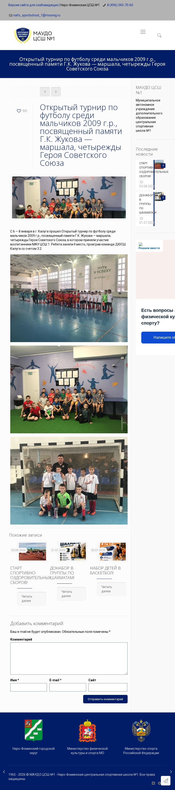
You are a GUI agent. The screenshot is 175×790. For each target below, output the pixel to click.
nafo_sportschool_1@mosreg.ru (36, 15)
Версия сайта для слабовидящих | (34, 5)
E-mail (55, 680)
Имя (14, 680)
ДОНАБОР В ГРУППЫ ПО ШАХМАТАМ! (62, 572)
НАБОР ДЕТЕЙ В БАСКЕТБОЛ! (105, 570)
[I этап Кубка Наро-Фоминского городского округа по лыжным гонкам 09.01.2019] (171, 772)
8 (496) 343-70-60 (120, 5)
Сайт (92, 680)
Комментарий (21, 639)
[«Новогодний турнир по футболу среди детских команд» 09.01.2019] (4, 772)
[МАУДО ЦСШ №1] (34, 31)
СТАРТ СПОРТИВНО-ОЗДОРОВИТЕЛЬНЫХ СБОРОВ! (30, 575)
